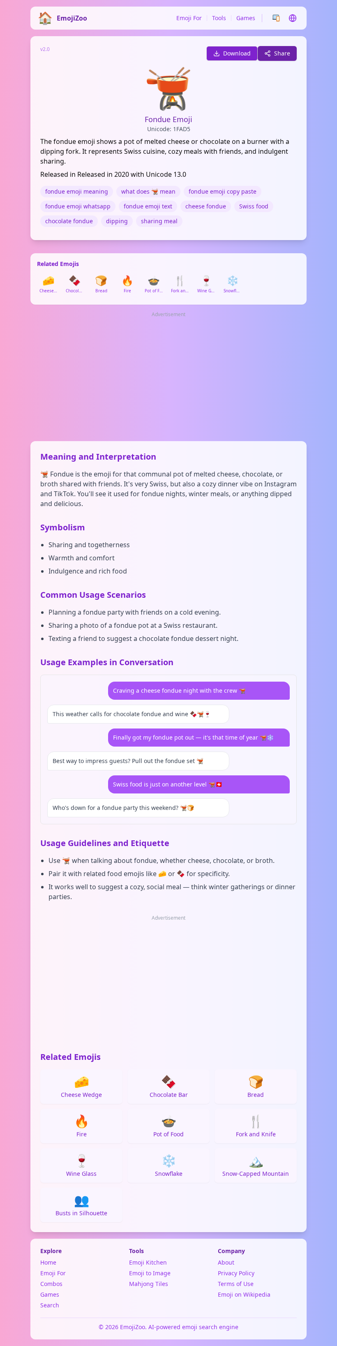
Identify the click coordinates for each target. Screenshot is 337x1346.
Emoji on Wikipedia (244, 1294)
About (226, 1262)
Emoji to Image (150, 1273)
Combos (51, 1284)
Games (245, 18)
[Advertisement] (168, 377)
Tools (219, 18)
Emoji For (189, 18)
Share (282, 53)
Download (237, 53)
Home (48, 1262)
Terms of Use (236, 1284)
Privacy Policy (236, 1273)
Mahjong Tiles (148, 1284)
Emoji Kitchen (148, 1262)
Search (49, 1305)
